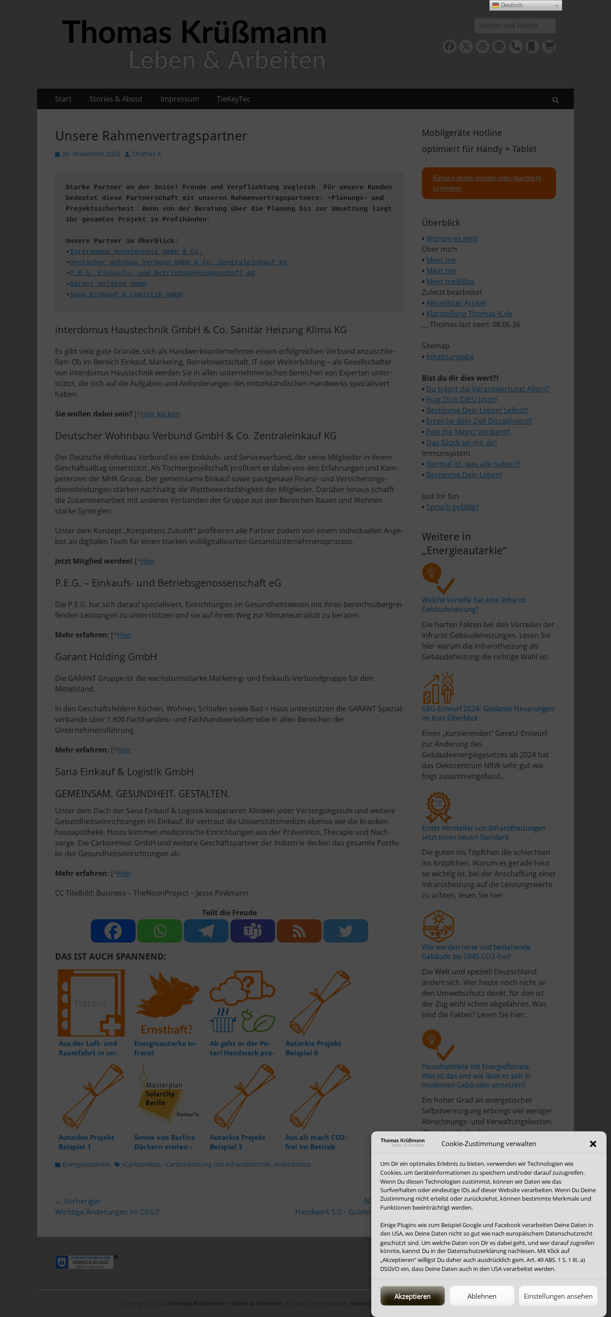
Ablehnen (481, 1296)
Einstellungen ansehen (558, 1296)
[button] (593, 1143)
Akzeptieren (413, 1296)
